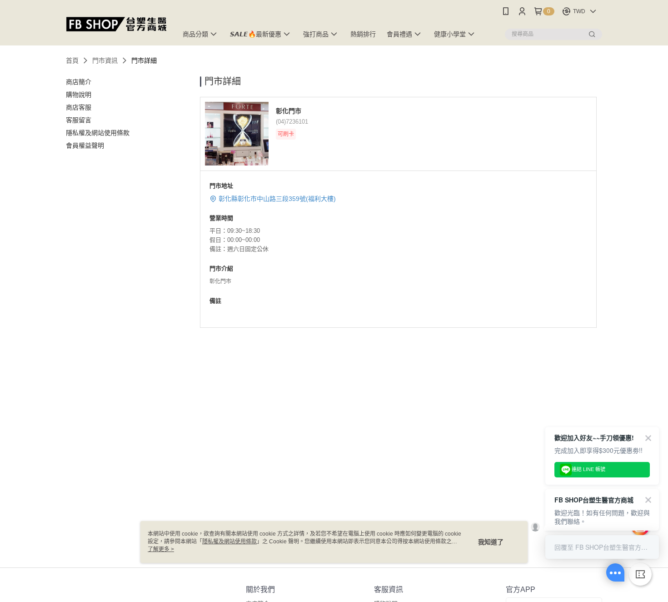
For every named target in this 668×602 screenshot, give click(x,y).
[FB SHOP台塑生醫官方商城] (116, 24)
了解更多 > (161, 549)
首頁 (72, 60)
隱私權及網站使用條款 (229, 541)
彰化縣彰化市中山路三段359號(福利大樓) (277, 198)
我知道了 (490, 542)
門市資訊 (105, 60)
